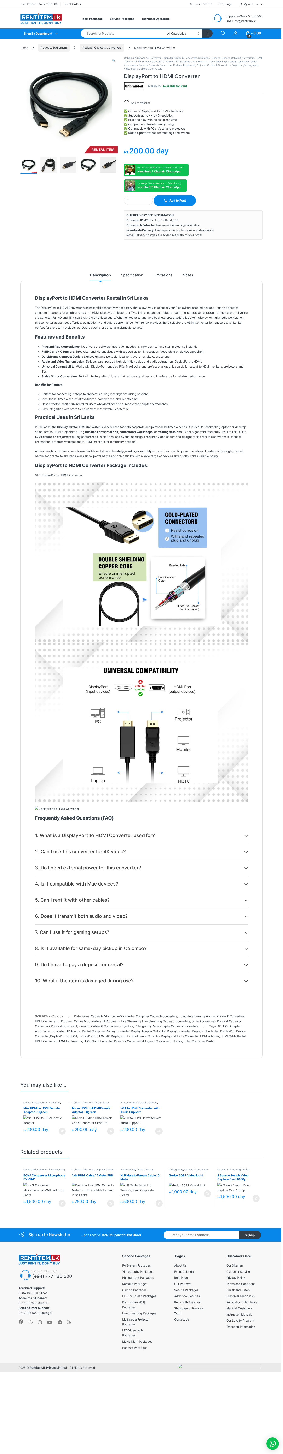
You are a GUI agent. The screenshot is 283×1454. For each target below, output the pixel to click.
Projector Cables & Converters (213, 65)
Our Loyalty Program (240, 1320)
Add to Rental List (61, 1131)
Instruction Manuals (239, 1314)
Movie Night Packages (137, 1341)
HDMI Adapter (209, 1036)
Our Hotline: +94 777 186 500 (39, 4)
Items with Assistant (187, 1302)
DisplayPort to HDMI (63, 1036)
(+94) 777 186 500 (52, 1276)
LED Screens (182, 61)
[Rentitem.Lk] (21, 1321)
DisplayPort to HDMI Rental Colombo (135, 1036)
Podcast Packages (134, 1347)
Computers (204, 57)
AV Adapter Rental (78, 1031)
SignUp (250, 1235)
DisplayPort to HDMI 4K (94, 1036)
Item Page (181, 1277)
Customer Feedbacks (240, 1296)
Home (24, 47)
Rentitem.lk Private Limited (48, 1367)
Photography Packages (138, 1277)
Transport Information (240, 1326)
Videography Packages (137, 1271)
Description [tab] (100, 275)
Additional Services (187, 1296)
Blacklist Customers (239, 1308)
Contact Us (181, 1319)
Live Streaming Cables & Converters (229, 61)
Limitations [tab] (163, 275)
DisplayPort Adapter (205, 1031)
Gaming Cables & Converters (238, 57)
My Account (251, 4)
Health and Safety (238, 1290)
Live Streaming (198, 61)
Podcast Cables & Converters (101, 47)
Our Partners (182, 1284)
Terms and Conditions (240, 1284)
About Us (180, 1265)
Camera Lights (192, 1169)
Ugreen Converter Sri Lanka (163, 1041)
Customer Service (238, 1271)
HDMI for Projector (70, 1041)
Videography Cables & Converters (143, 68)
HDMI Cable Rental (233, 1036)
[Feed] (69, 1322)
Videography (251, 65)
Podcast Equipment (54, 47)
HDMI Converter (45, 1021)
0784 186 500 (28, 1293)
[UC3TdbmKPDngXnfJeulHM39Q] (49, 1322)
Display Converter (179, 1031)
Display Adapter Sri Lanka (148, 1031)
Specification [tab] (132, 275)
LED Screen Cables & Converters (154, 61)
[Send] (31, 1322)
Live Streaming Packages (139, 1313)
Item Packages (92, 18)
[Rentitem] (40, 1322)
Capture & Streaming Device (233, 1169)
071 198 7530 (28, 1303)
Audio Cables (127, 1169)
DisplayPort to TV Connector (180, 1036)
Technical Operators (156, 18)
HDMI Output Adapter (98, 1041)
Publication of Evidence (242, 1302)
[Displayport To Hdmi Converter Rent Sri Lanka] (222, 33)
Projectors (237, 65)
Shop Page (225, 4)
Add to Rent (177, 200)
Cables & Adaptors (134, 57)
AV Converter (153, 57)
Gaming (216, 57)
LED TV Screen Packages (139, 1296)
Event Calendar (184, 1271)
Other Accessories (203, 1021)
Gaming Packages (134, 1290)
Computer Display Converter (110, 1031)
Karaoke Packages (134, 1284)
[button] (114, 60)
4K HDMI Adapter (229, 1026)
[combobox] (123, 33)
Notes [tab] (188, 275)
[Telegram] (60, 1322)
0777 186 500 (28, 1313)
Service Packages (122, 18)
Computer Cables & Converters (179, 57)
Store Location (203, 4)
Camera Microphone (35, 1169)
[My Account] (235, 33)
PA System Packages (136, 1265)
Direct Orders (72, 4)
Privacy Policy (235, 1277)
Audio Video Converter (50, 1031)
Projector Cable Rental (129, 1041)
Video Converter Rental (199, 1041)
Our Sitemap (234, 1265)
